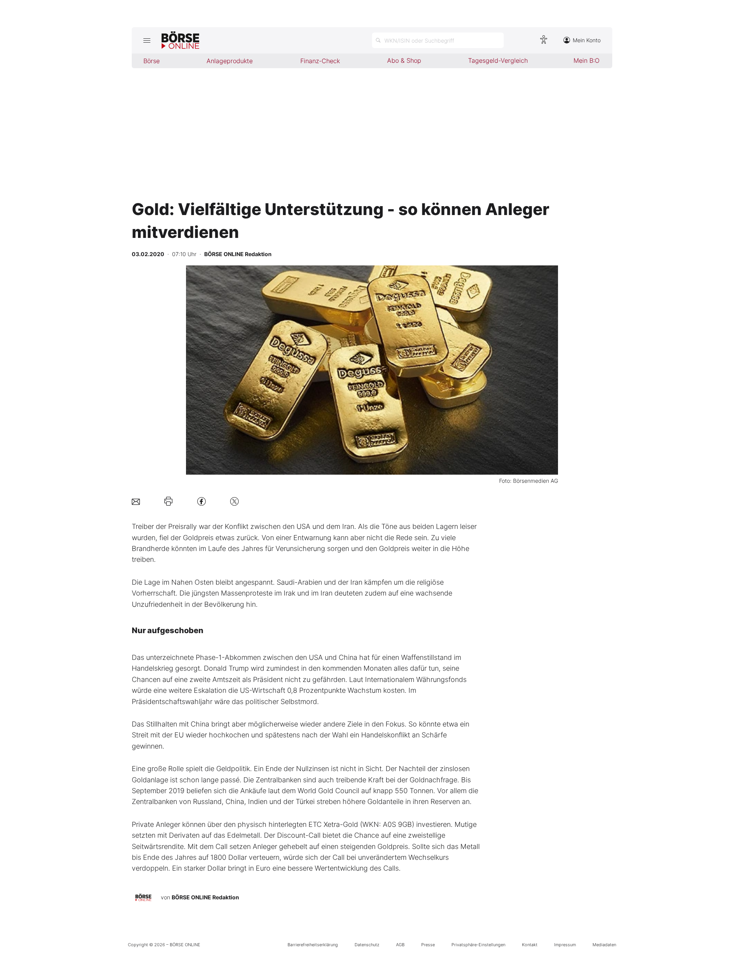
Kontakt (529, 944)
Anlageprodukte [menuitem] (230, 61)
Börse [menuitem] (151, 61)
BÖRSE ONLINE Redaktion (205, 897)
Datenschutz (367, 944)
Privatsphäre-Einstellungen (478, 944)
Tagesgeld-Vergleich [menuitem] (498, 60)
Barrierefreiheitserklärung (313, 944)
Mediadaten (604, 944)
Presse (428, 944)
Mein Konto (587, 40)
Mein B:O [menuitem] (586, 60)
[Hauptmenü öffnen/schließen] (147, 40)
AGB (400, 944)
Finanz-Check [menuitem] (320, 61)
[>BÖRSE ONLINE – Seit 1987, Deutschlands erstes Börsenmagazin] (180, 40)
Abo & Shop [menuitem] (404, 60)
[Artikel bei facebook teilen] (201, 501)
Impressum (565, 944)
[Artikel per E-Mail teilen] (136, 501)
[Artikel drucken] (168, 501)
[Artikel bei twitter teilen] (234, 501)
